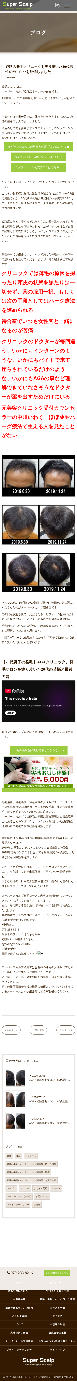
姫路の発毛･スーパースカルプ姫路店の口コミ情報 (31, 1164)
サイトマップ (57, 1349)
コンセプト (30, 1156)
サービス (11, 1188)
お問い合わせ (42, 1196)
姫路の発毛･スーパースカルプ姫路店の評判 (28, 1172)
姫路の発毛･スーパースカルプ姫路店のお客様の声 (31, 1180)
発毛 (18, 1156)
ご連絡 (37, 1204)
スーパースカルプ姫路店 (19, 1196)
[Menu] (67, 5)
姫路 (9, 1156)
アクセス (56, 1188)
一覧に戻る (38, 1030)
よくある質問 (40, 1188)
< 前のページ (11, 1030)
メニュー (25, 1188)
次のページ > (66, 1030)
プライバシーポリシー (18, 1204)
